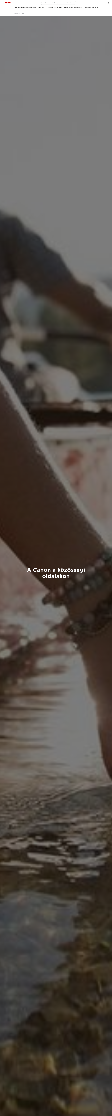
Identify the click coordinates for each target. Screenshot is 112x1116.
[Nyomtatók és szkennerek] (63, 7)
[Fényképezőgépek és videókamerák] (36, 7)
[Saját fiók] (108, 3)
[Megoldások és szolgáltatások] (83, 7)
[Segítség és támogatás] (99, 7)
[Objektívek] (45, 7)
